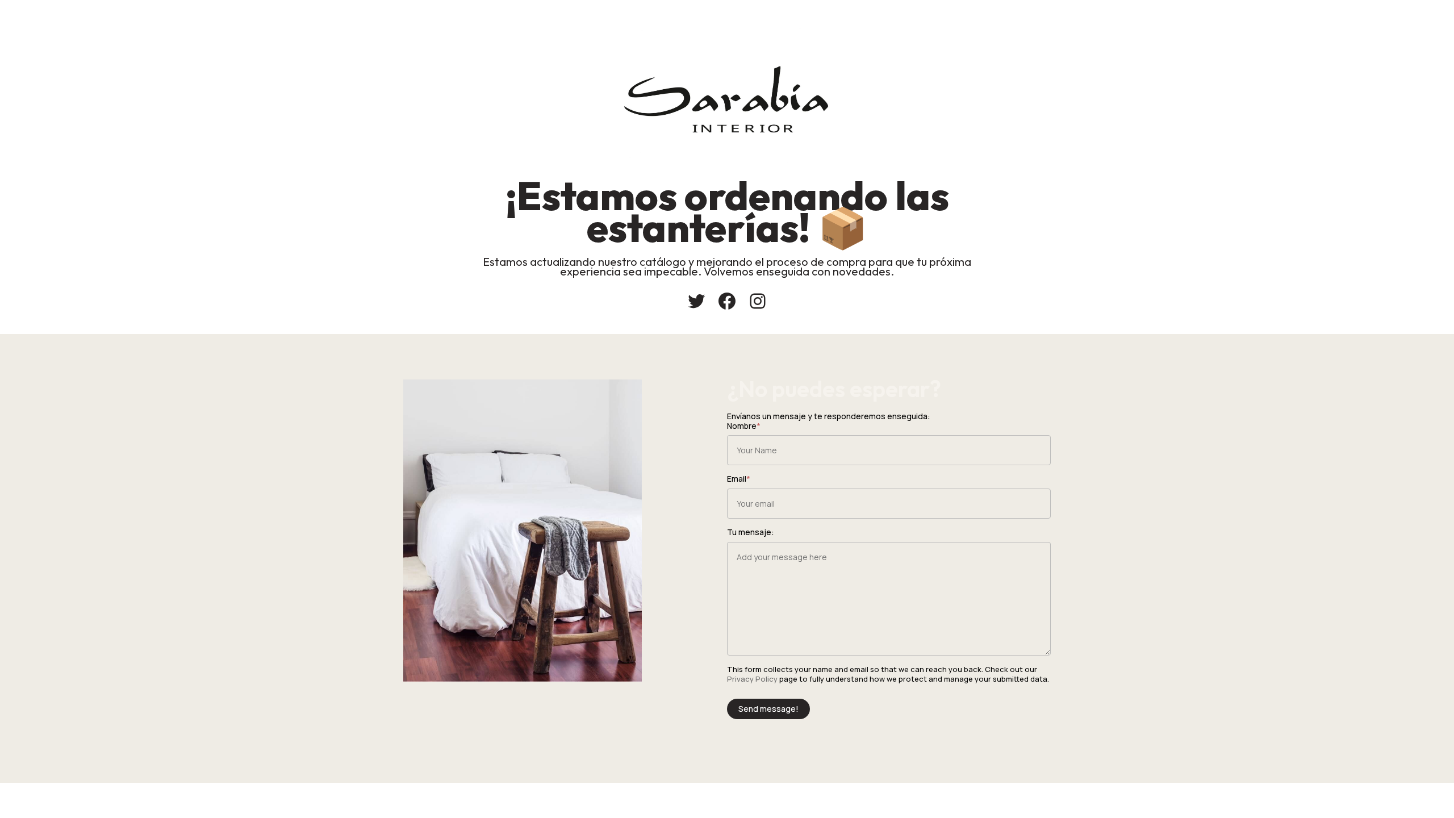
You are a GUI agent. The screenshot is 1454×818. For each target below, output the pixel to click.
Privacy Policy (752, 679)
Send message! (768, 708)
